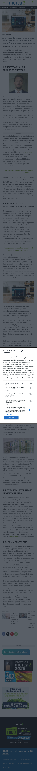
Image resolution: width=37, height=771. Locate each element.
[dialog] (18, 386)
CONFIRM (11, 417)
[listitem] (18, 383)
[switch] (30, 388)
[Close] (33, 351)
